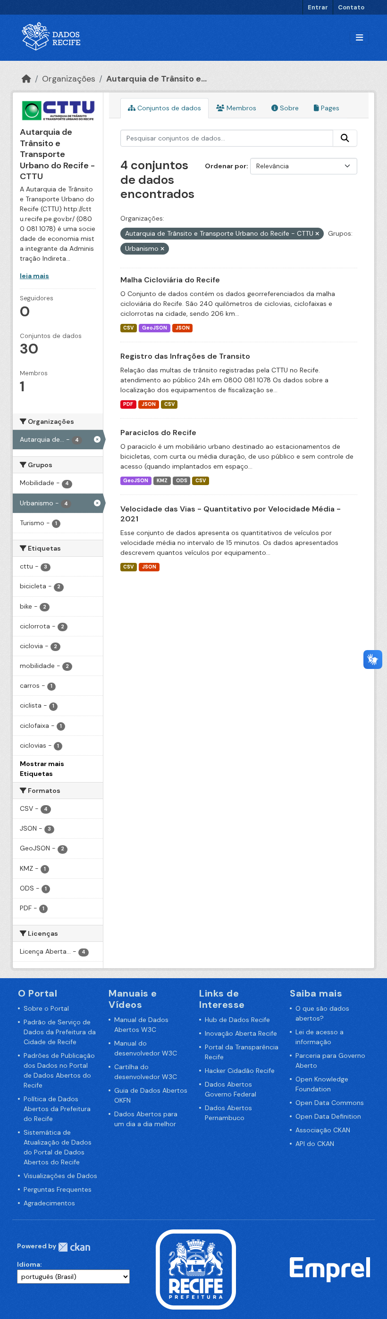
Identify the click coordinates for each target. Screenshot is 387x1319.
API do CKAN (314, 1143)
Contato (351, 7)
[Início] (26, 79)
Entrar (318, 7)
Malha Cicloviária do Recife (170, 280)
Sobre (288, 108)
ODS (181, 481)
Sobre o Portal (46, 1008)
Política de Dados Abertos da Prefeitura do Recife (57, 1109)
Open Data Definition (328, 1116)
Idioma (28, 1264)
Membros (240, 108)
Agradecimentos (49, 1203)
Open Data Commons (329, 1102)
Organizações (68, 79)
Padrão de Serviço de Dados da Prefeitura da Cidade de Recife (60, 1032)
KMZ (162, 481)
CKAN (74, 1247)
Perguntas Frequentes (58, 1189)
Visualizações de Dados (60, 1175)
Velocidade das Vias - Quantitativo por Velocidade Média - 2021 (230, 514)
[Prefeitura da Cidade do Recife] (196, 1269)
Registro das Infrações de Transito (185, 356)
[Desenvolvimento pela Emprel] (330, 1269)
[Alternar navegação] (359, 38)
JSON (183, 328)
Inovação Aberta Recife (241, 1033)
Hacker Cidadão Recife (240, 1070)
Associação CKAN (322, 1130)
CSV (128, 328)
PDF (128, 404)
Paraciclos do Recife (158, 432)
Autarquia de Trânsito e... (156, 79)
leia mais (34, 276)
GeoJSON (154, 328)
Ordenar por (225, 166)
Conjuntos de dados (168, 108)
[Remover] (317, 234)
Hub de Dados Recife (237, 1019)
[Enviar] (345, 138)
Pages (329, 108)
